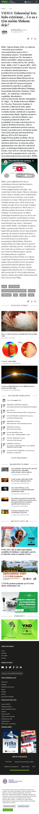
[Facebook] (13, 667)
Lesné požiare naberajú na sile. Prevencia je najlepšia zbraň (22, 480)
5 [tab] (23, 754)
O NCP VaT (4, 682)
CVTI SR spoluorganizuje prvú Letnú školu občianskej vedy (17, 584)
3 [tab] (18, 754)
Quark (3, 689)
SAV (15, 295)
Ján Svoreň (12, 338)
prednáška (6, 295)
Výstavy (3, 711)
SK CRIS (3, 692)
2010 (4, 286)
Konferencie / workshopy (8, 723)
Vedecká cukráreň (6, 706)
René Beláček (24, 506)
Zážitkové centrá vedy (7, 687)
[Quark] (10, 741)
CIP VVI (3, 694)
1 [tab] (13, 754)
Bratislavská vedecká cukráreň (14, 290)
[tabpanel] (10, 741)
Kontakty (3, 653)
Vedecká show (5, 721)
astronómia (14, 286)
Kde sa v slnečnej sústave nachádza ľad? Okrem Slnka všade (19, 335)
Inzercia (3, 658)
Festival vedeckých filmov (8, 709)
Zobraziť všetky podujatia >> (19, 458)
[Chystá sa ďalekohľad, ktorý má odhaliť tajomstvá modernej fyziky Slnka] (19, 375)
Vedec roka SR (5, 714)
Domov (3, 8)
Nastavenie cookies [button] (9, 806)
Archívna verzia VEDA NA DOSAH (12, 673)
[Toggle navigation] (36, 2)
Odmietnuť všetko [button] (23, 806)
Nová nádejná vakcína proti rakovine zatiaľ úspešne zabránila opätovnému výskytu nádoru (24, 470)
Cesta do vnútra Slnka (8, 361)
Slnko (23, 295)
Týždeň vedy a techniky (8, 716)
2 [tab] (15, 754)
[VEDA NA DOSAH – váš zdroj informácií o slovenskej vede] (7, 2)
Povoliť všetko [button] (8, 810)
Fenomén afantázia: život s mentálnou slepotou (20, 511)
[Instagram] (17, 667)
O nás (3, 651)
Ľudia (10, 8)
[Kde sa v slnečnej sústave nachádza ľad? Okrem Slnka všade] (19, 322)
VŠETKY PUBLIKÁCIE (19, 757)
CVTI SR (31, 290)
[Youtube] (2, 667)
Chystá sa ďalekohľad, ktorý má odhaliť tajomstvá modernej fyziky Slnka (17, 387)
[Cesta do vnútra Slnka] (19, 350)
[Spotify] (6, 667)
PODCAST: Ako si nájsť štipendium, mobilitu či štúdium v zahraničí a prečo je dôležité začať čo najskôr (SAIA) (18, 551)
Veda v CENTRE (5, 704)
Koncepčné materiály (7, 696)
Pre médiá (4, 655)
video (31, 295)
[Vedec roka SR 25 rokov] (28, 740)
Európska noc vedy (6, 719)
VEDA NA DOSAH (16, 30)
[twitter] (28, 38)
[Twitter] (10, 667)
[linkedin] (35, 38)
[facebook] (31, 38)
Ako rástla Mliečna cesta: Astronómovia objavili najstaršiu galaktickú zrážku (22, 489)
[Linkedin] (21, 667)
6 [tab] (26, 754)
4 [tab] (21, 754)
